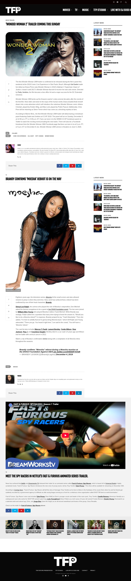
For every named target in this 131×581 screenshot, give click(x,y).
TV (76, 10)
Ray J (25, 332)
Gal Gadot (31, 136)
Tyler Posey (80, 486)
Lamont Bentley (54, 329)
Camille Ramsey (103, 496)
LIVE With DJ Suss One (72, 570)
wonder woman (49, 136)
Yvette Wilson (66, 329)
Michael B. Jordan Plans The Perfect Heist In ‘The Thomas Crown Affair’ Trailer (75, 532)
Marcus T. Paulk (40, 329)
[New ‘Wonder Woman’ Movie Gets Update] (98, 74)
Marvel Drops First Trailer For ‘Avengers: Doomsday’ (115, 531)
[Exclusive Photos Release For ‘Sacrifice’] (98, 64)
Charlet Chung (109, 499)
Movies (66, 10)
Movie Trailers (10, 20)
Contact (85, 570)
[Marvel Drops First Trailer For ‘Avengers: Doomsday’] (116, 524)
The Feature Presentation (44, 570)
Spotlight (107, 48)
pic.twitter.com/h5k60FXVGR (67, 352)
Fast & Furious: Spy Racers (81, 483)
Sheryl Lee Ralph (22, 307)
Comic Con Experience (19, 136)
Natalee (19, 376)
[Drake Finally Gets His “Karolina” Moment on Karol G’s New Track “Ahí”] (34, 524)
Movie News (107, 28)
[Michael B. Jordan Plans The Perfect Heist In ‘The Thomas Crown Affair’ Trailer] (75, 524)
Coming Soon (18, 490)
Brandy (49, 302)
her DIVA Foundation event (58, 309)
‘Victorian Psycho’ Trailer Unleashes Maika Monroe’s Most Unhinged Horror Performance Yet (55, 532)
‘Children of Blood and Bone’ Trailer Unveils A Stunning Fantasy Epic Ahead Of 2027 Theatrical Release (96, 532)
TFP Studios (99, 10)
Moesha (49, 297)
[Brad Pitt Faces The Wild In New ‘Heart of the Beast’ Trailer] (14, 524)
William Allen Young (25, 312)
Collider (14, 133)
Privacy (92, 570)
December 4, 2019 (64, 354)
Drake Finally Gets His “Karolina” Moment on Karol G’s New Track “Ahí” (34, 532)
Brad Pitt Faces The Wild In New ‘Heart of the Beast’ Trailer (13, 531)
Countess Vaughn (39, 332)
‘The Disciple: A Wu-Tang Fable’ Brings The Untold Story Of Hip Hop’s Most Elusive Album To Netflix (113, 43)
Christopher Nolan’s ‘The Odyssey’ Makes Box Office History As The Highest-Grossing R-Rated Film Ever (113, 33)
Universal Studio (111, 483)
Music (85, 10)
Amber (19, 145)
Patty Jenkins (39, 136)
